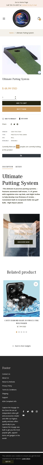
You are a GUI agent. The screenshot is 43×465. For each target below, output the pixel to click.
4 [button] (23, 332)
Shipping (5, 393)
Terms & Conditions (9, 390)
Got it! (8, 462)
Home (11, 33)
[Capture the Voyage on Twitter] (28, 411)
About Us (5, 378)
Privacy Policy (7, 386)
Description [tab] (7, 167)
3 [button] (21, 332)
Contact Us (6, 374)
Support (5, 397)
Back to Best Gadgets (23, 346)
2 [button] (19, 332)
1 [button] (16, 332)
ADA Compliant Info (9, 401)
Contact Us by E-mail (29, 5)
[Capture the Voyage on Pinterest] (32, 411)
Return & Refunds (8, 382)
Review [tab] (19, 167)
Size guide (24, 119)
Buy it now (21, 109)
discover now (23, 242)
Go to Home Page (21, 2)
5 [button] (26, 332)
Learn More (26, 459)
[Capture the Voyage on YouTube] (23, 415)
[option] (21, 306)
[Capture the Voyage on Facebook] (23, 411)
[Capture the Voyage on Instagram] (37, 411)
